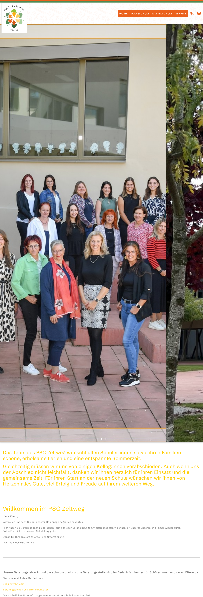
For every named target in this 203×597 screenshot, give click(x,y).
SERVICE (181, 13)
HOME (123, 13)
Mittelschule (162, 13)
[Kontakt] (199, 13)
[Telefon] (192, 13)
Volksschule (139, 13)
